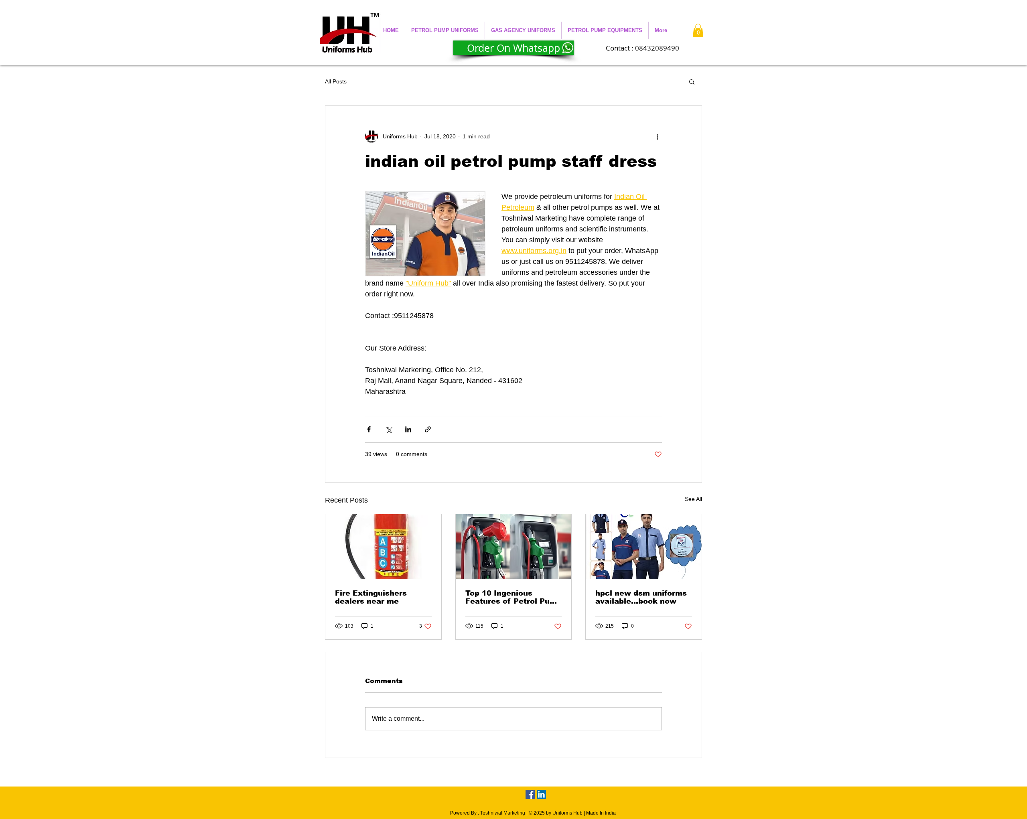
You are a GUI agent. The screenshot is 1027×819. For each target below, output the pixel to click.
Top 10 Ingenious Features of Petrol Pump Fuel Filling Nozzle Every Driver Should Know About (513, 597)
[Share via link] (428, 429)
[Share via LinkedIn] (408, 429)
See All (693, 499)
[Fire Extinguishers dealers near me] (383, 546)
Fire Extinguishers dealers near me (371, 597)
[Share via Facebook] (369, 429)
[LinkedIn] (541, 794)
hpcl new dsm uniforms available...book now (641, 597)
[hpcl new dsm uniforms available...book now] (644, 546)
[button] (445, 30)
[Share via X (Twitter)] (388, 429)
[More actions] (657, 136)
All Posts (336, 81)
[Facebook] (530, 794)
